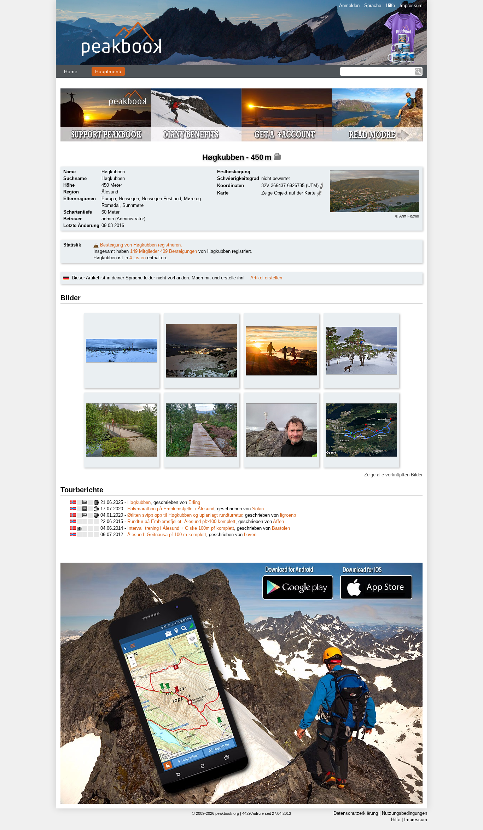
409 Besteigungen (178, 251)
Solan (258, 508)
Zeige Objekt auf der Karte (288, 193)
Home (70, 71)
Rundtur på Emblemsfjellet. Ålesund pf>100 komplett (181, 521)
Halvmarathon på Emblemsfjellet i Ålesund (170, 508)
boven (250, 534)
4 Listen (137, 257)
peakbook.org (227, 813)
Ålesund (109, 192)
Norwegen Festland (161, 198)
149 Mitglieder (144, 251)
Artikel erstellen (266, 277)
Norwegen (129, 198)
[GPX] (322, 185)
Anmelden (349, 5)
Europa (108, 198)
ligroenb (288, 515)
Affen (278, 521)
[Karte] (319, 192)
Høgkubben (139, 502)
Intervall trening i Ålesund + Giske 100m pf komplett (180, 528)
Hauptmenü (108, 71)
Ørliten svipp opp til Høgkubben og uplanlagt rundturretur (184, 515)
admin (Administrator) (123, 218)
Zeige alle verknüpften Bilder (393, 474)
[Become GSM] (241, 114)
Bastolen (281, 528)
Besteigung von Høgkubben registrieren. (141, 245)
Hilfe (390, 5)
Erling (194, 502)
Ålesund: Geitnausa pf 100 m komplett (166, 534)
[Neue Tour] (96, 245)
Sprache (372, 5)
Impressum (411, 5)
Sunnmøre (133, 205)
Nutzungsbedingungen (404, 813)
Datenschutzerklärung (355, 813)
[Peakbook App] (241, 683)
